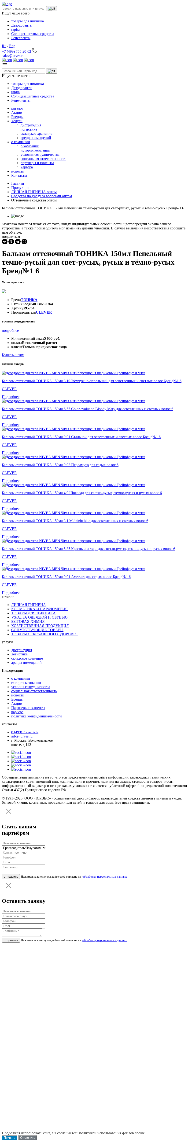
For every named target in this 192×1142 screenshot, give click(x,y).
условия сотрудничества (40, 154)
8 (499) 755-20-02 (24, 732)
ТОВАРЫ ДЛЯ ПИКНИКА (33, 613)
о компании (20, 142)
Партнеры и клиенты (28, 708)
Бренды (17, 117)
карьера (27, 167)
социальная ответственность (43, 159)
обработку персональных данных (104, 876)
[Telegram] (18, 241)
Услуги (16, 121)
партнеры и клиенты (37, 163)
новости (17, 171)
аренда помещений (36, 138)
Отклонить (27, 1137)
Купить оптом (13, 355)
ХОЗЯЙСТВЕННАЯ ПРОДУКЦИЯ (40, 626)
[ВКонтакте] (4, 241)
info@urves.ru (22, 736)
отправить (11, 876)
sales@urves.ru (13, 56)
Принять (9, 1137)
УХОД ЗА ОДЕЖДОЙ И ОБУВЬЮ (39, 617)
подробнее (10, 330)
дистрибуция (31, 125)
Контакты (19, 175)
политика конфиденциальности (36, 716)
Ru (4, 46)
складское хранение (36, 133)
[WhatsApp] (24, 241)
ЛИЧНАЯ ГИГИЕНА (28, 605)
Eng (12, 46)
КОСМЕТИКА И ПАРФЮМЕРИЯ (39, 609)
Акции (16, 112)
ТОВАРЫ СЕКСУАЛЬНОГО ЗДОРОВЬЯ (44, 634)
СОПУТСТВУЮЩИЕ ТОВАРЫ (37, 630)
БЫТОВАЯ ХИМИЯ (28, 621)
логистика (29, 129)
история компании (35, 150)
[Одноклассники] (11, 241)
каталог (17, 108)
